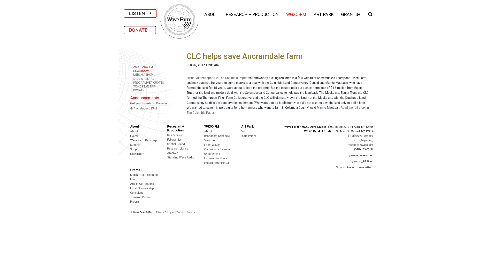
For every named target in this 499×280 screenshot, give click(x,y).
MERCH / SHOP (143, 74)
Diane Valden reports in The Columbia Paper (217, 78)
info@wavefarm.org (360, 135)
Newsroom (137, 154)
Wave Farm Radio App (144, 140)
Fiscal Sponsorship (142, 188)
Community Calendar (217, 149)
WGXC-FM (296, 14)
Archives (172, 153)
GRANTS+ (351, 14)
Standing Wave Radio (180, 157)
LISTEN (139, 13)
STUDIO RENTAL (143, 78)
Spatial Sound (176, 144)
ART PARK (323, 14)
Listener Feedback (215, 158)
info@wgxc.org (363, 140)
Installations (249, 136)
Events (134, 136)
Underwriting (212, 154)
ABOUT (211, 14)
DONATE (140, 30)
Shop (133, 149)
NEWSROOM (141, 71)
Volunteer (210, 140)
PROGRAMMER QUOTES (148, 82)
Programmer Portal (216, 162)
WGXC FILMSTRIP (144, 86)
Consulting (136, 192)
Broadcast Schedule (217, 136)
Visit (244, 131)
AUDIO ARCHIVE (143, 67)
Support (135, 145)
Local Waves (212, 145)
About (134, 131)
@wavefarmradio (360, 155)
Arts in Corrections (142, 184)
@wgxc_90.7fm (362, 161)
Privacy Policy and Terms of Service (175, 212)
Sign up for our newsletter (354, 167)
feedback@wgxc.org (360, 145)
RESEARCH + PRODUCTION (252, 14)
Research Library (177, 148)
